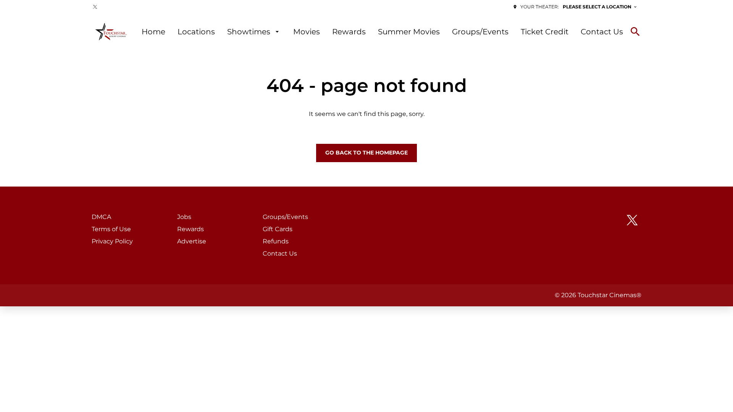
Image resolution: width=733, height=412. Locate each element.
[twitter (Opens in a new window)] (95, 6)
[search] (635, 32)
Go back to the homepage (366, 152)
